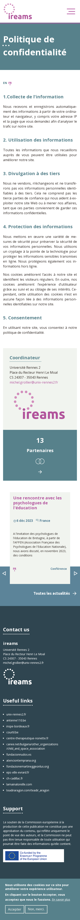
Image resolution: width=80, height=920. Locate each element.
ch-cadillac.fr (14, 778)
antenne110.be (16, 720)
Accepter (14, 909)
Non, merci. (36, 909)
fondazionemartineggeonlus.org (27, 766)
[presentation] (4, 573)
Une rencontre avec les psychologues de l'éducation (37, 503)
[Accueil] (17, 11)
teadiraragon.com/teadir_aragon (27, 790)
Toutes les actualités (51, 593)
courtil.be (12, 732)
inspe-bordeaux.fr (18, 726)
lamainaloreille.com (19, 784)
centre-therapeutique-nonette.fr (27, 738)
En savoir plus (61, 899)
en (5, 83)
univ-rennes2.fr (16, 714)
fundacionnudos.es (18, 754)
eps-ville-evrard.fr (17, 772)
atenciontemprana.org (21, 760)
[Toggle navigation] (71, 11)
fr (10, 83)
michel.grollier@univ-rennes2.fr (34, 382)
